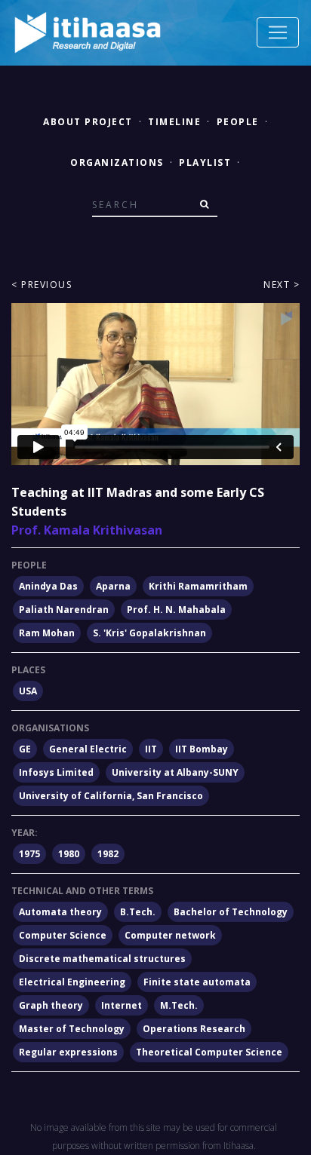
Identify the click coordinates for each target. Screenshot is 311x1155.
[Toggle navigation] (278, 32)
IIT (151, 749)
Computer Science (62, 935)
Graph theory (51, 1005)
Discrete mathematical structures (102, 958)
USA (28, 691)
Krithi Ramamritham (198, 586)
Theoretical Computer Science (209, 1052)
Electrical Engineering (72, 982)
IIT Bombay (201, 749)
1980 (68, 853)
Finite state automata (197, 982)
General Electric (88, 749)
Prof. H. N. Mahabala (176, 609)
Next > (281, 284)
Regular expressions (68, 1052)
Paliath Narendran (64, 609)
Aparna (113, 586)
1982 (108, 853)
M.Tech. (179, 1005)
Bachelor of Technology (231, 911)
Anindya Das (48, 586)
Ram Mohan (47, 633)
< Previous (41, 284)
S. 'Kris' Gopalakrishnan (149, 633)
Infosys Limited (56, 772)
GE (25, 749)
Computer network (170, 935)
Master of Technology (72, 1028)
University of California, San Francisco (111, 795)
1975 (29, 853)
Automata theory (60, 911)
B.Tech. (138, 911)
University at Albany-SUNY (175, 772)
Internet (121, 1005)
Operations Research (194, 1028)
